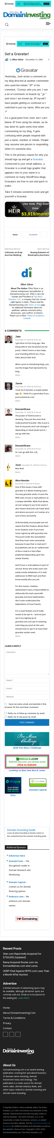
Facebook (38, 316)
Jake (18, 337)
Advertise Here (17, 855)
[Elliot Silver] (7, 59)
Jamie (18, 383)
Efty (13, 795)
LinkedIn (27, 318)
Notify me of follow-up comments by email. (26, 713)
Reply (17, 375)
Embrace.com (16, 896)
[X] (18, 1034)
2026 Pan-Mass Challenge (27, 747)
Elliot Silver (18, 60)
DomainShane (22, 409)
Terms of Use (34, 305)
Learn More (23, 998)
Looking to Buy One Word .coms (27, 770)
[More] (44, 235)
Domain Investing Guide (21, 830)
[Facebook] (5, 1034)
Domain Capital (17, 882)
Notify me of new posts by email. (22, 717)
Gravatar (38, 159)
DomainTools (16, 861)
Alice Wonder (22, 480)
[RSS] (11, 1034)
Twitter (30, 316)
